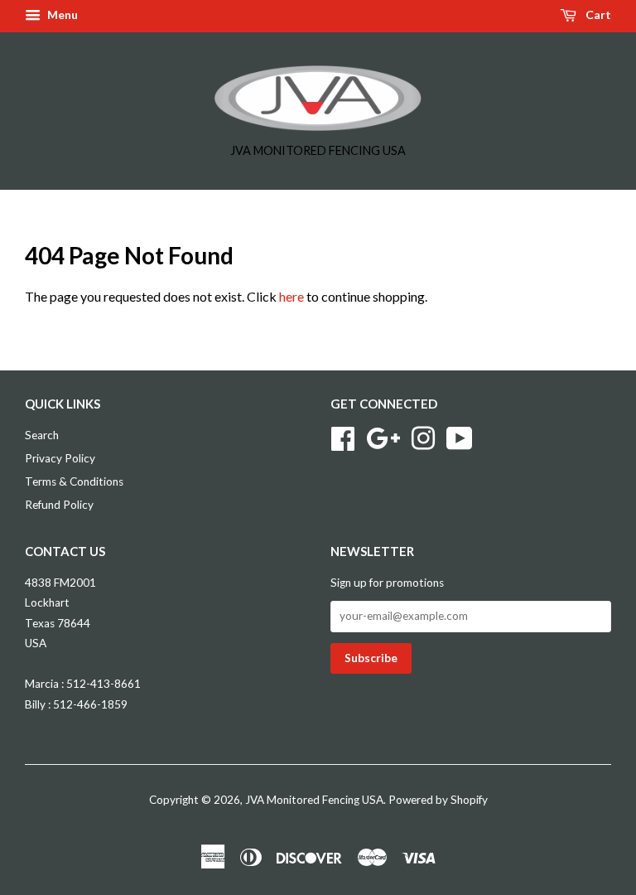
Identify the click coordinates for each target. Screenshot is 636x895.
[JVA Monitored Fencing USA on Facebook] (342, 436)
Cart (597, 14)
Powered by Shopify (438, 799)
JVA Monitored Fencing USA (314, 799)
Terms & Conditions (74, 481)
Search (42, 435)
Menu (61, 14)
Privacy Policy (60, 458)
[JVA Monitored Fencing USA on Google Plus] (383, 436)
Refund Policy (59, 504)
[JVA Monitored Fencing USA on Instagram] (423, 436)
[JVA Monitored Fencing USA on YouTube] (459, 436)
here (291, 296)
